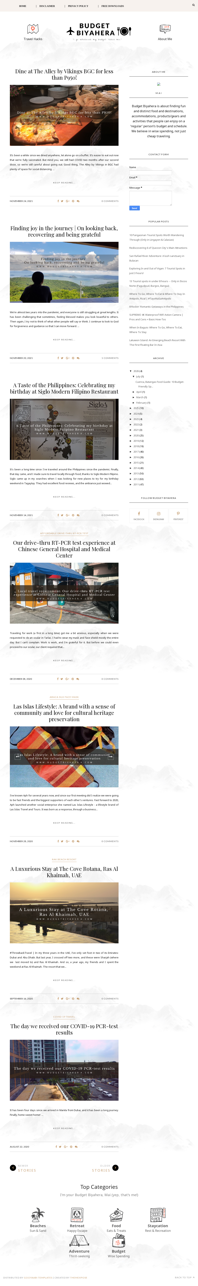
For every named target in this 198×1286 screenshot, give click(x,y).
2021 (136, 430)
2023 (136, 419)
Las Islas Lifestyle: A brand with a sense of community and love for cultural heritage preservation (64, 713)
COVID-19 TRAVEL (64, 1016)
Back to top (183, 1277)
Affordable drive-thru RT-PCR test (64, 533)
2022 (136, 424)
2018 (136, 446)
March (140, 397)
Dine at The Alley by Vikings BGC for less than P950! (64, 74)
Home (22, 6)
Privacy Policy (78, 6)
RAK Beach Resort (64, 859)
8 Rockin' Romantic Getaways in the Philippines (156, 306)
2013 (136, 473)
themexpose (78, 1277)
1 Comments (110, 358)
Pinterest (178, 519)
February (141, 402)
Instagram (158, 519)
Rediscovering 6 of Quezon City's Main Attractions (158, 248)
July (138, 376)
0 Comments (110, 201)
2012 (136, 479)
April (139, 392)
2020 (136, 435)
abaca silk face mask (64, 697)
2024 (136, 413)
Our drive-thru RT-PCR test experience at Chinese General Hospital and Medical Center (64, 549)
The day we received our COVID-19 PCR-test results (64, 1029)
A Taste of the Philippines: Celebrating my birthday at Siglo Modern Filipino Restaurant (64, 388)
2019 (136, 441)
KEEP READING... (64, 182)
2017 (136, 451)
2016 (136, 457)
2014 (136, 468)
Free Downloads (113, 6)
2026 (136, 371)
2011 (136, 484)
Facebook (139, 519)
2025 (136, 408)
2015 (136, 462)
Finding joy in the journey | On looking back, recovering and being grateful (64, 231)
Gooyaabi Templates (38, 1277)
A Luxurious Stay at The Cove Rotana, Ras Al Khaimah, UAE (64, 872)
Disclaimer (47, 6)
